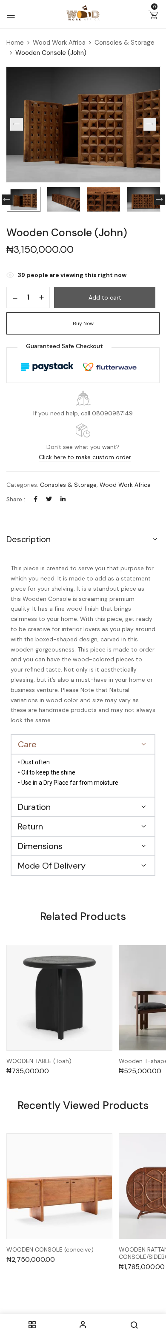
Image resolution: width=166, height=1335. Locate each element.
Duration (34, 807)
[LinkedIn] (63, 499)
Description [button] (28, 539)
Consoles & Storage (124, 42)
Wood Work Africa (59, 42)
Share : (15, 499)
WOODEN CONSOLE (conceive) (50, 1249)
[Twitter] (49, 499)
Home (15, 42)
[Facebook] (35, 499)
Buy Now (83, 323)
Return (30, 826)
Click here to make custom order (85, 457)
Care (27, 744)
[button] (153, 16)
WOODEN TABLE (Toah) (39, 1061)
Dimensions (40, 846)
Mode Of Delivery (52, 865)
